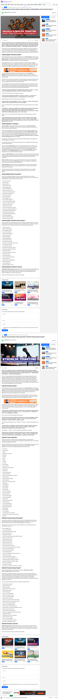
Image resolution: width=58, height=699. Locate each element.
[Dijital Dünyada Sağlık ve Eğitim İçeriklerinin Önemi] (49, 35)
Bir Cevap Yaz (4, 309)
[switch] (54, 4)
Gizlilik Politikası (4, 695)
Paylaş (56, 697)
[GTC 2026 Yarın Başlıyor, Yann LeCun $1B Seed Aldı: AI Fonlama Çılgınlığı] (7, 287)
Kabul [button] (11, 695)
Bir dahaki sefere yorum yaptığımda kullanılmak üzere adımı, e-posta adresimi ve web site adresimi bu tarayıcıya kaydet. (20, 328)
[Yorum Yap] (28, 40)
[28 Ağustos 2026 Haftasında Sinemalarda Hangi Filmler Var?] (49, 20)
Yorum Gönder (5, 330)
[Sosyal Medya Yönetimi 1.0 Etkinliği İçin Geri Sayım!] (20, 299)
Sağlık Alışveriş (7, 12)
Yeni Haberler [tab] (53, 344)
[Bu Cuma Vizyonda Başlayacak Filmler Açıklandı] (49, 30)
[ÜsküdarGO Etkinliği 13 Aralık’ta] (7, 644)
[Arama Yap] (56, 4)
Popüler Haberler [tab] (45, 344)
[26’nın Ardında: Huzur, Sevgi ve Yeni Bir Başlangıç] (49, 25)
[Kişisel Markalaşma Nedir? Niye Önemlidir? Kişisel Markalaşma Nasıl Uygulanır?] (33, 299)
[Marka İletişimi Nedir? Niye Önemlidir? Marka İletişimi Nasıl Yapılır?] (33, 656)
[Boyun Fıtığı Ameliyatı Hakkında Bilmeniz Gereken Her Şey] (49, 39)
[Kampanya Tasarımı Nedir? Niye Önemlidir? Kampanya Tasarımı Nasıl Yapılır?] (7, 656)
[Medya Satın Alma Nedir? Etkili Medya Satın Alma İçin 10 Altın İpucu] (20, 656)
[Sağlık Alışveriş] (6, 1)
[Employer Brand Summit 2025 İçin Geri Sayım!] (20, 287)
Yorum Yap (50, 697)
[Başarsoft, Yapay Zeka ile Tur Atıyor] (7, 299)
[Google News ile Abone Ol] (5, 40)
